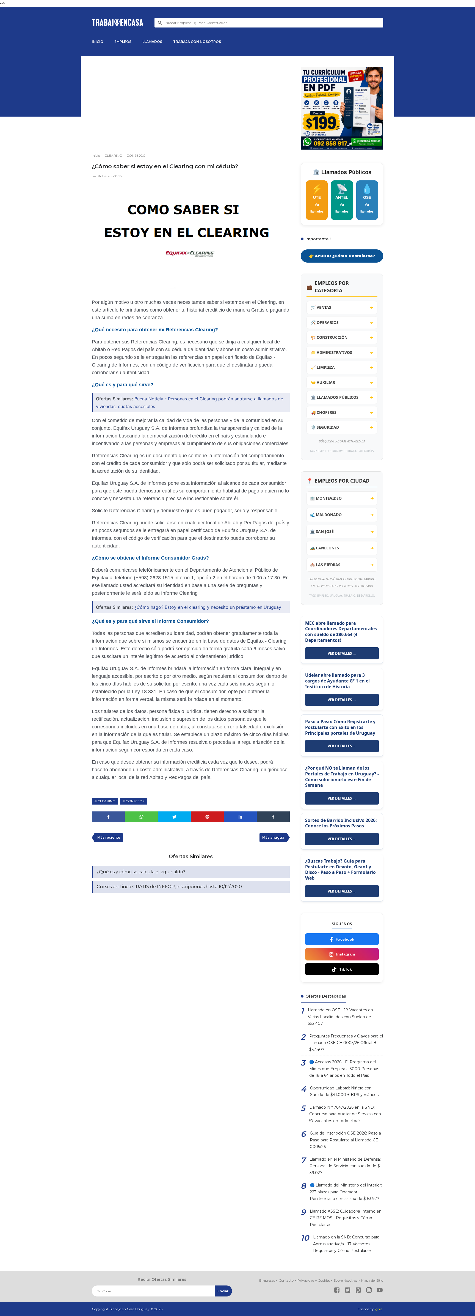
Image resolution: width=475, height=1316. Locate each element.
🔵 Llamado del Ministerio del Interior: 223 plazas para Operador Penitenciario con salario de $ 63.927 (346, 1192)
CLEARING (106, 801)
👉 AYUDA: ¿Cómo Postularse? (342, 256)
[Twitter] (347, 1291)
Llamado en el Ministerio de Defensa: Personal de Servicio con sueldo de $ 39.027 (345, 1166)
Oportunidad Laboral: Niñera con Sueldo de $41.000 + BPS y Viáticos (344, 1091)
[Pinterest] (358, 1291)
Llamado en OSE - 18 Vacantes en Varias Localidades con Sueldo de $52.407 (340, 1016)
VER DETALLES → (342, 653)
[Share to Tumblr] (273, 816)
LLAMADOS (152, 42)
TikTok (345, 969)
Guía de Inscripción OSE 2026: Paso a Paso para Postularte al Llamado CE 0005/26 (345, 1140)
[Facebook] (336, 1291)
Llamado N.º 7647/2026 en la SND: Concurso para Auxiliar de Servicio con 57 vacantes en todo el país (345, 1114)
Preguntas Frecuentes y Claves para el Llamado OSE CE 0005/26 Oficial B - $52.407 (346, 1043)
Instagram (345, 954)
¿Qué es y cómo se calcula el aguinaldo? (141, 871)
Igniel (379, 1309)
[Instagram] (369, 1291)
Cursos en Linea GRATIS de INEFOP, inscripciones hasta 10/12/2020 (169, 886)
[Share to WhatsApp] (141, 816)
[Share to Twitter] (174, 816)
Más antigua (273, 837)
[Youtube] (379, 1291)
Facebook (345, 939)
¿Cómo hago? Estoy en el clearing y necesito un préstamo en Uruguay (207, 607)
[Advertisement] (191, 105)
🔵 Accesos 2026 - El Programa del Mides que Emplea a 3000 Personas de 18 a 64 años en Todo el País (344, 1068)
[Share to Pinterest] (207, 816)
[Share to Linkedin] (240, 816)
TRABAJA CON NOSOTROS (197, 42)
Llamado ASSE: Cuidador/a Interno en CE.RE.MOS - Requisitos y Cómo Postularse (346, 1218)
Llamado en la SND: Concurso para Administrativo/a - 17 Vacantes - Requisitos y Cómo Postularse (346, 1244)
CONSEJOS (135, 801)
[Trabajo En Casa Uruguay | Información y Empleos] (117, 22)
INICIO (97, 42)
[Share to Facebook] (108, 816)
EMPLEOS (122, 42)
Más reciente (108, 837)
